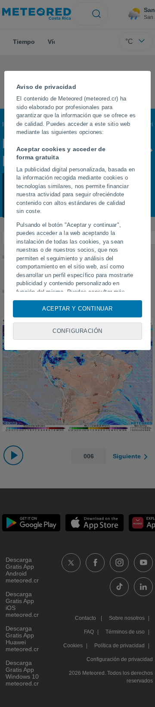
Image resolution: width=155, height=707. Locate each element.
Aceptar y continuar (77, 308)
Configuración (77, 331)
